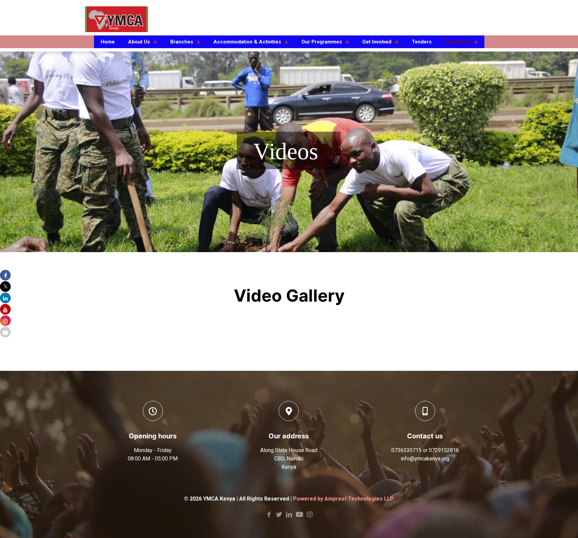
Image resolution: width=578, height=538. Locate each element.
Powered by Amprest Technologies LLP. (343, 499)
